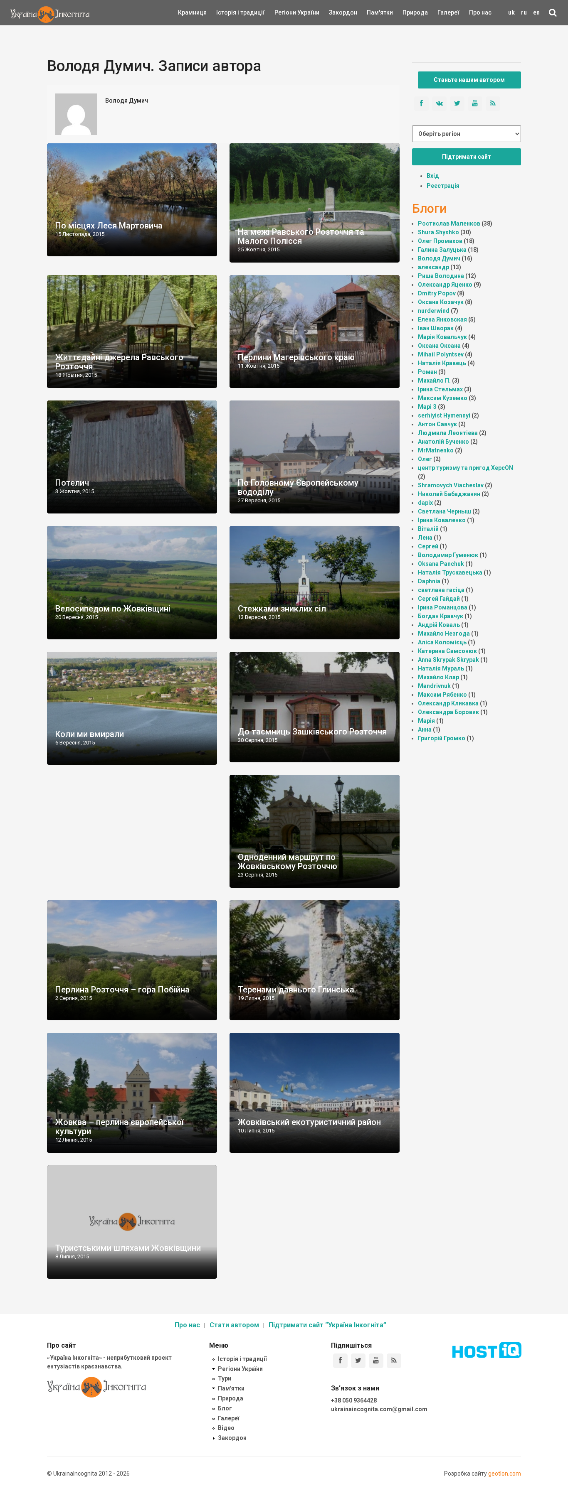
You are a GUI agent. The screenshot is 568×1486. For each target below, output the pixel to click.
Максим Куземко (442, 398)
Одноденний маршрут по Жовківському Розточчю (287, 861)
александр (433, 267)
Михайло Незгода (444, 633)
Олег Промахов (440, 241)
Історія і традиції (228, 12)
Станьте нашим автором (469, 79)
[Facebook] (340, 1360)
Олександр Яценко (445, 284)
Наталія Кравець (442, 363)
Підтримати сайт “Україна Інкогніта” (327, 1325)
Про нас (480, 12)
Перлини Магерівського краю (296, 357)
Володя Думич (439, 258)
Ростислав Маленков (449, 223)
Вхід (433, 175)
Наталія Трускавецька (450, 572)
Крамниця (192, 12)
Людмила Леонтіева (448, 433)
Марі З (427, 406)
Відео (226, 1428)
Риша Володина (441, 276)
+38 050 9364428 (354, 1400)
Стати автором (234, 1325)
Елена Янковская (442, 319)
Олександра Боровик (448, 712)
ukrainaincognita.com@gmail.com (379, 1409)
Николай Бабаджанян (449, 494)
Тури (224, 1378)
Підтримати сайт (466, 156)
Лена (425, 537)
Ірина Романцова (442, 607)
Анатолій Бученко (443, 441)
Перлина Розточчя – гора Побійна (122, 990)
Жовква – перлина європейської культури (119, 1126)
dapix (425, 502)
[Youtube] (376, 1360)
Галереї (448, 12)
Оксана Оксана (439, 345)
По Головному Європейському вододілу (298, 487)
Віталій (428, 529)
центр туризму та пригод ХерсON (465, 467)
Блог (225, 1408)
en (536, 12)
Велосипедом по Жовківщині (112, 609)
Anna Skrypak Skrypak (448, 659)
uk (511, 12)
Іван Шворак (436, 328)
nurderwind (433, 310)
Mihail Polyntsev (441, 354)
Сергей (428, 546)
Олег (425, 459)
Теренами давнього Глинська (296, 990)
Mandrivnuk (434, 686)
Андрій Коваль (439, 624)
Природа (409, 12)
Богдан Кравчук (440, 616)
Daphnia (429, 581)
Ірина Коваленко (442, 520)
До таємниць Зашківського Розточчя (312, 732)
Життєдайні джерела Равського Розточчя (119, 361)
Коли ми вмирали (89, 734)
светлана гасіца (441, 590)
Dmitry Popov (437, 293)
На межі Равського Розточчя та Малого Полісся (301, 236)
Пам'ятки (373, 12)
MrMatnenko (436, 450)
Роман (427, 371)
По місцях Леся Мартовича (109, 226)
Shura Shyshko (438, 232)
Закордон (336, 12)
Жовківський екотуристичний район (309, 1122)
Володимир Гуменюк (448, 555)
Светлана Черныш (444, 511)
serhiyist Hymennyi (444, 415)
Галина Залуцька (442, 249)
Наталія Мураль (441, 668)
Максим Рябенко (442, 694)
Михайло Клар (438, 677)
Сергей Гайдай (439, 598)
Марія (426, 720)
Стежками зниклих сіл (282, 609)
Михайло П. (434, 380)
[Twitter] (358, 1360)
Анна (425, 729)
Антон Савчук (437, 424)
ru (524, 12)
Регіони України (285, 12)
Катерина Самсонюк (447, 651)
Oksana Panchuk (441, 563)
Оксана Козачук (441, 302)
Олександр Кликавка (448, 703)
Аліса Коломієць (442, 642)
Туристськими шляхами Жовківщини (128, 1248)
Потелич (72, 483)
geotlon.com (504, 1473)
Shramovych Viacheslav (451, 485)
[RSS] (394, 1360)
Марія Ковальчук (442, 337)
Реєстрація (443, 185)
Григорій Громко (441, 738)
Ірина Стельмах (440, 389)
